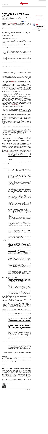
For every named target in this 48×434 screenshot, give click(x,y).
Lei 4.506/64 (20, 133)
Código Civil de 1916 (15, 104)
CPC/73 (8, 151)
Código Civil (13, 81)
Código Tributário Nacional (11, 23)
